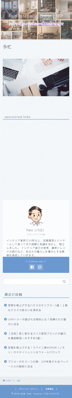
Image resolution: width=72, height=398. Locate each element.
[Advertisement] (36, 158)
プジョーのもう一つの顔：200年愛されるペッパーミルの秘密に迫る (38, 364)
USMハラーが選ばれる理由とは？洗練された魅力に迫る (37, 322)
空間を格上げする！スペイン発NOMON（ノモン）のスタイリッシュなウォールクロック (36, 350)
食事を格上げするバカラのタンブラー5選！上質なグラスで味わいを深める (38, 307)
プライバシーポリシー (29, 389)
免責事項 (49, 389)
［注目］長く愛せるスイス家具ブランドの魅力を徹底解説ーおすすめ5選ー (37, 336)
